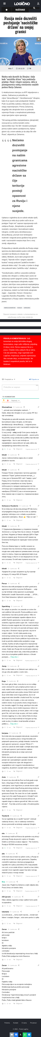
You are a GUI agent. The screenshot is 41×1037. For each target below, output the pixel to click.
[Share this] (16, 1034)
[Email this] (12, 1034)
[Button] (6, 9)
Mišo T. (10, 68)
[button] (4, 3)
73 (30, 68)
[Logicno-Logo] (22, 3)
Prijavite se (35, 379)
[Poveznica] (38, 3)
